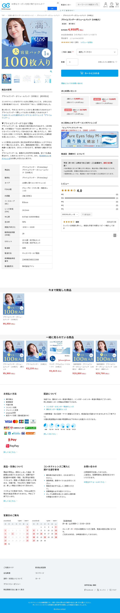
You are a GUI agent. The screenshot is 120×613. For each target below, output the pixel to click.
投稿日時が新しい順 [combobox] (68, 214)
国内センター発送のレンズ (56, 409)
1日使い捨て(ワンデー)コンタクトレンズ (21, 15)
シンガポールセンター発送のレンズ (60, 406)
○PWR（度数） (68, 52)
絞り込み (87, 214)
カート (38, 578)
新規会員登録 (40, 567)
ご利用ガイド (9, 567)
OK (52, 8)
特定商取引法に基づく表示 (14, 589)
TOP (3, 15)
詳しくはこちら (10, 452)
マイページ (39, 573)
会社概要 (7, 573)
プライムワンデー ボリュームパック (48, 15)
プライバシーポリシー (12, 584)
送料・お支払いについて (13, 578)
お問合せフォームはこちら (94, 482)
